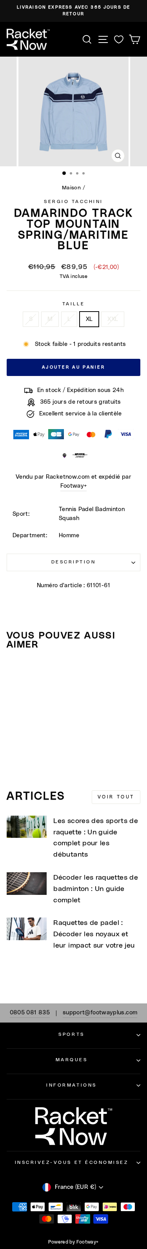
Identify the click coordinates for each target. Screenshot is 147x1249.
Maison (71, 188)
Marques (72, 1060)
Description (73, 562)
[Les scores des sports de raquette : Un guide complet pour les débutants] (27, 827)
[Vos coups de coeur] (119, 39)
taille (73, 304)
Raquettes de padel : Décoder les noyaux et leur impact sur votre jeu (93, 934)
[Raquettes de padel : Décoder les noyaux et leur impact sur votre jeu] (27, 929)
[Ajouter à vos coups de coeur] (16, 670)
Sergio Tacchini (73, 202)
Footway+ (73, 486)
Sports (71, 1034)
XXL (112, 319)
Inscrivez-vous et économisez (72, 1162)
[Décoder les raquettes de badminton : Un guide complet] (27, 883)
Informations (71, 1085)
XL (89, 319)
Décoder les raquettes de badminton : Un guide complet (95, 889)
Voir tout (116, 797)
